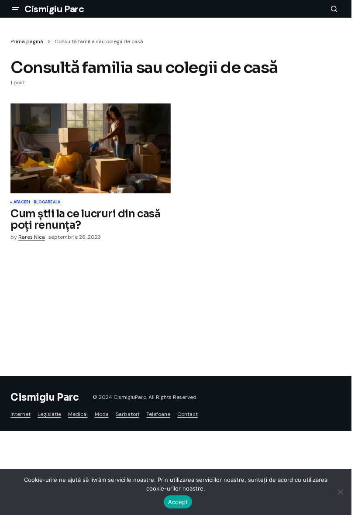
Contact (187, 414)
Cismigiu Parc (54, 9)
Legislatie (49, 414)
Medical (78, 414)
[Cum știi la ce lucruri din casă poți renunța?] (90, 148)
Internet (20, 414)
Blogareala (47, 202)
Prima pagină (26, 41)
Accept (178, 501)
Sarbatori (127, 414)
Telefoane (158, 414)
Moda (102, 414)
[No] (340, 492)
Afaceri (22, 202)
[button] (15, 8)
